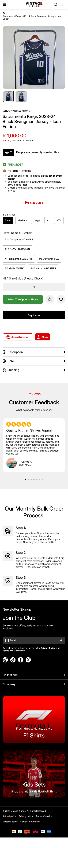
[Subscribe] (61, 640)
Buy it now (34, 315)
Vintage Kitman (21, 111)
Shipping (7, 140)
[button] (63, 4)
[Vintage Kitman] (34, 4)
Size (9, 214)
